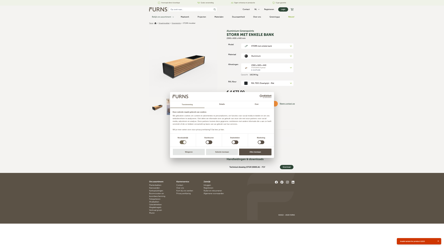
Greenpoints (176, 23)
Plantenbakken (155, 185)
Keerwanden (154, 188)
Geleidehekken (155, 204)
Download (287, 167)
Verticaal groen (155, 210)
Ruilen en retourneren (213, 191)
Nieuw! (291, 17)
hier (222, 130)
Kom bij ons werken (184, 191)
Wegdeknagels (155, 207)
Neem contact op (287, 104)
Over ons (257, 17)
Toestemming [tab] (187, 104)
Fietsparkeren (154, 199)
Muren (152, 213)
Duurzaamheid (238, 17)
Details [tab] (222, 104)
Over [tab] (257, 104)
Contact (179, 185)
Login (283, 9)
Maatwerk (185, 17)
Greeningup (275, 17)
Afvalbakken (154, 202)
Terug (151, 23)
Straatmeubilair (164, 23)
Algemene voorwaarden (214, 193)
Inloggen (207, 185)
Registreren (269, 9)
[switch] (209, 142)
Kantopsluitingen (156, 191)
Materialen (219, 17)
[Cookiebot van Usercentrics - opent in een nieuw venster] (261, 96)
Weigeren (189, 152)
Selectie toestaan (222, 152)
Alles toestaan (255, 152)
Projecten (202, 17)
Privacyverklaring (183, 193)
